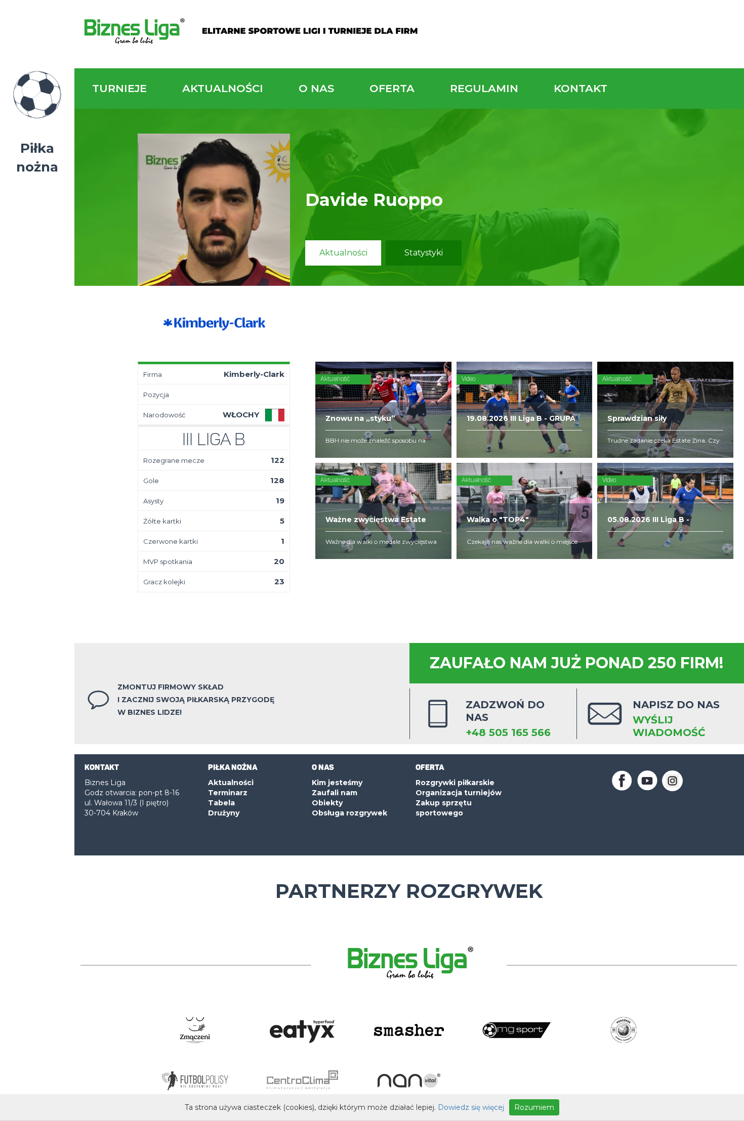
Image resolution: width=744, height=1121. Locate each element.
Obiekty (327, 802)
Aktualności (222, 88)
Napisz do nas (676, 719)
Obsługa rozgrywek (349, 812)
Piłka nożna (37, 157)
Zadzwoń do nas (508, 719)
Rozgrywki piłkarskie (455, 782)
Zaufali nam (334, 792)
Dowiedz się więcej (471, 1107)
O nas (316, 88)
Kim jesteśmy (337, 782)
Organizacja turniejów (459, 792)
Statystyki (423, 252)
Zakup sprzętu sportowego (444, 807)
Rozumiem (534, 1107)
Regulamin (484, 88)
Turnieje (119, 88)
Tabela (221, 802)
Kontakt (580, 88)
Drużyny (223, 812)
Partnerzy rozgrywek (409, 891)
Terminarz (227, 792)
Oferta (392, 88)
